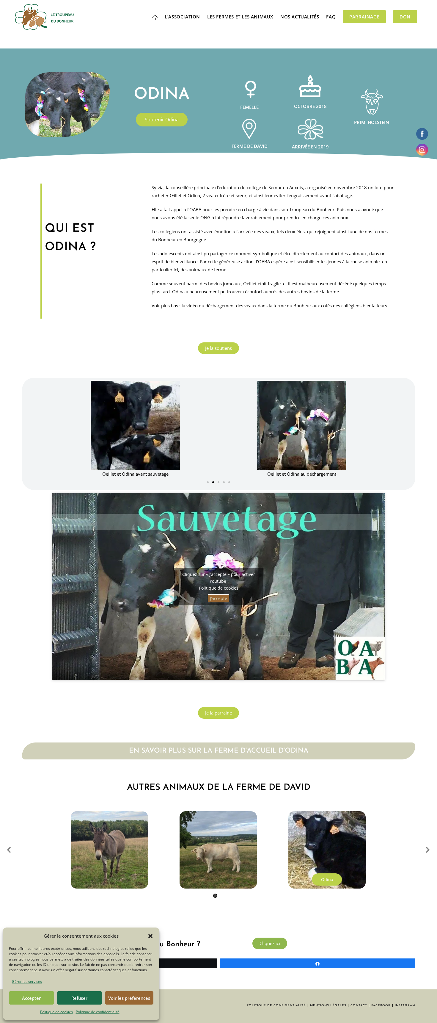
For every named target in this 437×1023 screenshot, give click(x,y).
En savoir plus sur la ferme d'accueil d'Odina (218, 751)
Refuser (79, 998)
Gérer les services (27, 981)
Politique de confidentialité (98, 1011)
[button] (150, 936)
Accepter (31, 998)
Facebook (381, 1005)
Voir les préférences (129, 998)
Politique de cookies (56, 1011)
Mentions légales (328, 1005)
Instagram (405, 1005)
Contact (358, 1005)
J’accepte (218, 598)
